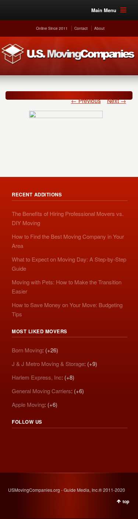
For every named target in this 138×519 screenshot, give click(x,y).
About (99, 28)
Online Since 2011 (52, 28)
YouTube (66, 442)
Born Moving (27, 350)
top (126, 501)
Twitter (34, 442)
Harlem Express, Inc (36, 377)
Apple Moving (28, 404)
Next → (116, 100)
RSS (18, 442)
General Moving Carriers (41, 391)
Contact (81, 28)
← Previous (86, 100)
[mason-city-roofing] (66, 125)
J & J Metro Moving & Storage (48, 363)
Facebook (50, 442)
